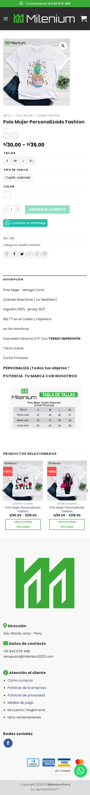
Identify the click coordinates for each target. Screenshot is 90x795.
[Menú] (5, 18)
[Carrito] (84, 19)
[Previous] (3, 498)
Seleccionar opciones (23, 524)
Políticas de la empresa (27, 687)
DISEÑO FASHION (48, 116)
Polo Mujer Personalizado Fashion (23, 509)
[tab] (45, 279)
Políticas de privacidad (26, 695)
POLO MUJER (24, 116)
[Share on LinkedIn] (44, 254)
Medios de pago (20, 702)
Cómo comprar (20, 680)
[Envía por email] (29, 254)
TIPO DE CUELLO (16, 169)
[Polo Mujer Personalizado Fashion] (23, 480)
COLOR (9, 186)
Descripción (13, 279)
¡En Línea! (62, 770)
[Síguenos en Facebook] (8, 743)
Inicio (7, 116)
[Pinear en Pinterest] (37, 254)
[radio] (7, 161)
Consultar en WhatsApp (28, 223)
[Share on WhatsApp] (7, 254)
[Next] (87, 498)
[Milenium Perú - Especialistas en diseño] (44, 18)
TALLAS (9, 153)
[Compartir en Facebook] (14, 254)
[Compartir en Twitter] (22, 254)
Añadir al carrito (47, 209)
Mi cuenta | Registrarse (26, 710)
